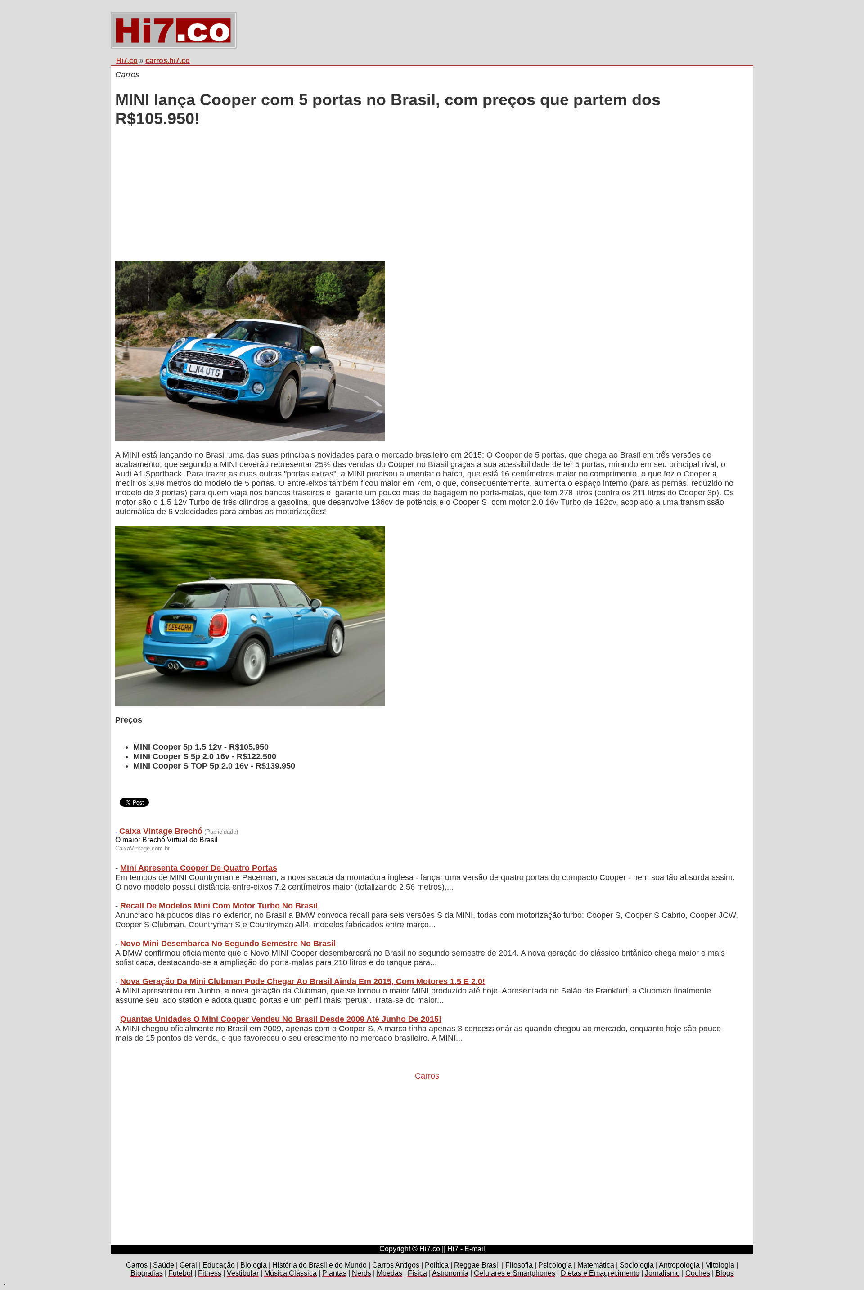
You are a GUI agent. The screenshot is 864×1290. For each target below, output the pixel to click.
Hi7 (453, 1249)
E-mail (474, 1249)
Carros (427, 1075)
